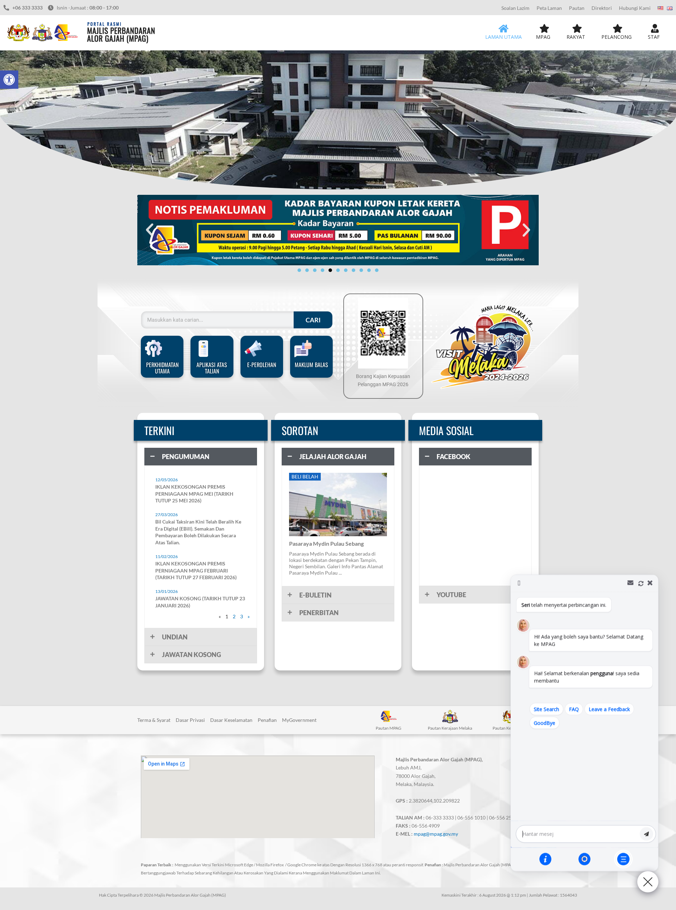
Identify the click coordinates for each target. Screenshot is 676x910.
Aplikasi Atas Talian (211, 367)
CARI (313, 320)
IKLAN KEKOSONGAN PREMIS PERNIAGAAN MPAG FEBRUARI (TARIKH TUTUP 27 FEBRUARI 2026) (196, 570)
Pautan (576, 8)
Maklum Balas (311, 364)
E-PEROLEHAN (261, 364)
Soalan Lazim (515, 8)
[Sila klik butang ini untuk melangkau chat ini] (623, 859)
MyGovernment (299, 720)
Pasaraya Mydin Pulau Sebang (326, 543)
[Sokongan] (584, 859)
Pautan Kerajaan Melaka (450, 728)
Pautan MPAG (388, 728)
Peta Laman (549, 8)
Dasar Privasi (190, 720)
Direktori (602, 8)
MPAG (543, 36)
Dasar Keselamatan (231, 720)
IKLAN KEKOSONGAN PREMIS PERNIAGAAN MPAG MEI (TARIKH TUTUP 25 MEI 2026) (194, 493)
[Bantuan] (545, 859)
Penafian (267, 720)
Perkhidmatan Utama (162, 367)
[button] (9, 79)
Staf (654, 36)
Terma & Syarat (153, 720)
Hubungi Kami (635, 8)
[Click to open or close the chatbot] (647, 881)
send (646, 834)
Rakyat (576, 36)
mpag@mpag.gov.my (436, 834)
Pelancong (616, 36)
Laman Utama (503, 36)
